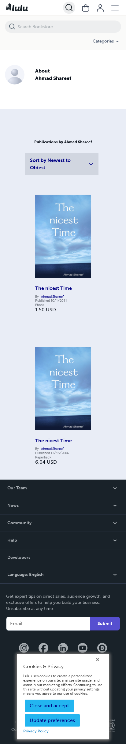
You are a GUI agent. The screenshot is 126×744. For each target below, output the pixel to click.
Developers (18, 557)
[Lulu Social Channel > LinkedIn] (63, 648)
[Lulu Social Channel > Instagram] (24, 648)
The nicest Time (53, 288)
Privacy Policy (36, 731)
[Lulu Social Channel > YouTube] (82, 648)
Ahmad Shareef (52, 296)
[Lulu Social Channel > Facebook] (43, 648)
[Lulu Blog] (102, 648)
